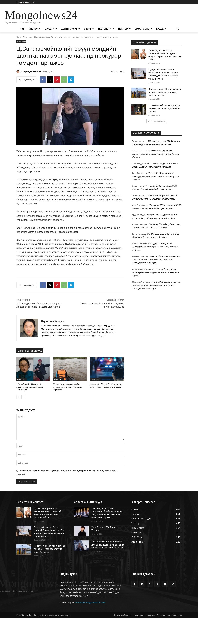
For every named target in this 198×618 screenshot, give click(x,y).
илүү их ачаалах (155, 121)
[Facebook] (43, 79)
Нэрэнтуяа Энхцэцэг (32, 71)
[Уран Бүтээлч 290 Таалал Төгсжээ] (81, 531)
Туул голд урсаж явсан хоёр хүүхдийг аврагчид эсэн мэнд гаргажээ (67, 387)
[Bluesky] (173, 584)
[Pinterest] (57, 79)
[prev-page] (18, 397)
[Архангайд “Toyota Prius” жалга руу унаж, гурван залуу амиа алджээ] (107, 369)
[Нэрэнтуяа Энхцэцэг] (18, 71)
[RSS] (157, 584)
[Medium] (142, 584)
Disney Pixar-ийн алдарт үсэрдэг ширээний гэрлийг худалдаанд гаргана (164, 108)
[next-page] (23, 397)
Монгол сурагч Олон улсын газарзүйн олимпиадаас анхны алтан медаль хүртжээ (155, 246)
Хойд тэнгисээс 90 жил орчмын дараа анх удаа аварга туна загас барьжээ (164, 92)
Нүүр (18, 37)
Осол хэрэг (27, 37)
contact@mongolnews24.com (90, 602)
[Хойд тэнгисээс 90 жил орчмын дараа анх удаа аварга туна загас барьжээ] (138, 93)
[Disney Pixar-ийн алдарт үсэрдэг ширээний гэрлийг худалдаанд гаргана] (138, 109)
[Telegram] (71, 79)
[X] (50, 79)
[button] (178, 28)
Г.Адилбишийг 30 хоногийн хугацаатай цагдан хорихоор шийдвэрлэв (29, 387)
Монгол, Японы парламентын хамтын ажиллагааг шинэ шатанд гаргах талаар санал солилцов (155, 259)
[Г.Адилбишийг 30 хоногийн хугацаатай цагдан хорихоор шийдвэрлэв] (33, 369)
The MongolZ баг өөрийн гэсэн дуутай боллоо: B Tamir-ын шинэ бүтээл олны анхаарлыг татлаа (107, 544)
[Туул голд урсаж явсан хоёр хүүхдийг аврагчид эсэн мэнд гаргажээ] (70, 369)
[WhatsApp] (64, 79)
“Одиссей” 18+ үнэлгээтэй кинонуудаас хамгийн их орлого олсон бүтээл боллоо (155, 154)
